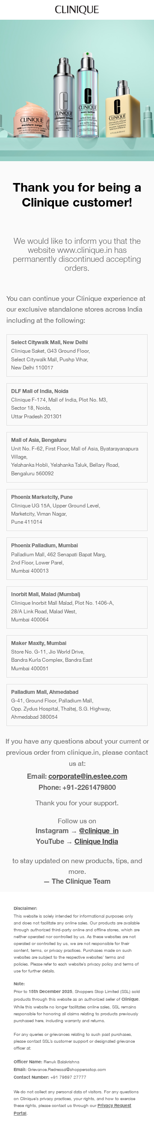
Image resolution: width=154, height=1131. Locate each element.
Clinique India (96, 842)
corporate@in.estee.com (87, 777)
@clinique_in (98, 831)
